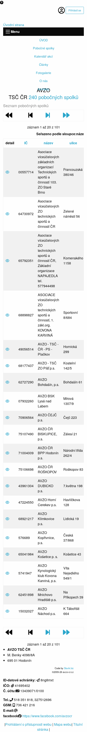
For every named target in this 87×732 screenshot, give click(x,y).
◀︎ (9, 99)
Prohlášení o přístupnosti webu (28, 724)
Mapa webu (63, 724)
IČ (26, 142)
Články (43, 64)
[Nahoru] (1, 2)
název (48, 142)
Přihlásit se (74, 10)
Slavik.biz (69, 668)
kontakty (43, 89)
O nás (43, 80)
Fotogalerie (43, 72)
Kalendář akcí (43, 56)
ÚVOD (43, 40)
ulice (73, 142)
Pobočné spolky (43, 48)
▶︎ (81, 99)
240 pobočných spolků (53, 97)
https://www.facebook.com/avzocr (47, 715)
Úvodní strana (13, 24)
